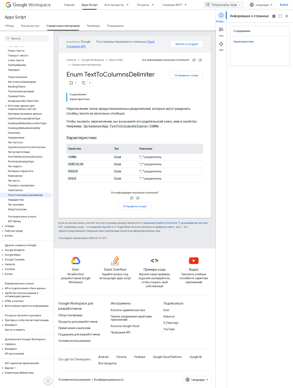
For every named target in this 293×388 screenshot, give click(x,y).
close (286, 16)
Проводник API (120, 332)
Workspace (39, 5)
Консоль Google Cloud (125, 326)
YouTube (169, 329)
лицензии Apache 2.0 (102, 226)
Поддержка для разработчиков (79, 334)
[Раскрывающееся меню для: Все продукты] (129, 5)
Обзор (9, 26)
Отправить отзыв (186, 75)
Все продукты (114, 5)
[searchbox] (27, 38)
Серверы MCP (172, 5)
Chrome (121, 357)
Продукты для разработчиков (78, 321)
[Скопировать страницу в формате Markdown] (83, 83)
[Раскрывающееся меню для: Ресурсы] (154, 5)
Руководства (30, 26)
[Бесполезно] (200, 60)
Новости (168, 316)
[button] (26, 107)
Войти (284, 4)
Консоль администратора (128, 310)
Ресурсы (143, 5)
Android (103, 357)
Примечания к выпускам (74, 328)
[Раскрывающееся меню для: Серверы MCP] (187, 5)
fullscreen (280, 16)
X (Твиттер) (170, 322)
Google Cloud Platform (167, 357)
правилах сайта (164, 226)
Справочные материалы (63, 26)
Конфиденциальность (109, 379)
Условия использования (74, 340)
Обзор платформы (70, 315)
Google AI (196, 357)
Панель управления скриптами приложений (131, 318)
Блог (166, 310)
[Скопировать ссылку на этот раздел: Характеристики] (100, 138)
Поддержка (115, 26)
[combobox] (224, 4)
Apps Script (89, 5)
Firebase (140, 357)
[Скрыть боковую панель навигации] (48, 381)
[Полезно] (194, 60)
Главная (69, 5)
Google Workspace (92, 59)
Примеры (93, 26)
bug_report (273, 16)
